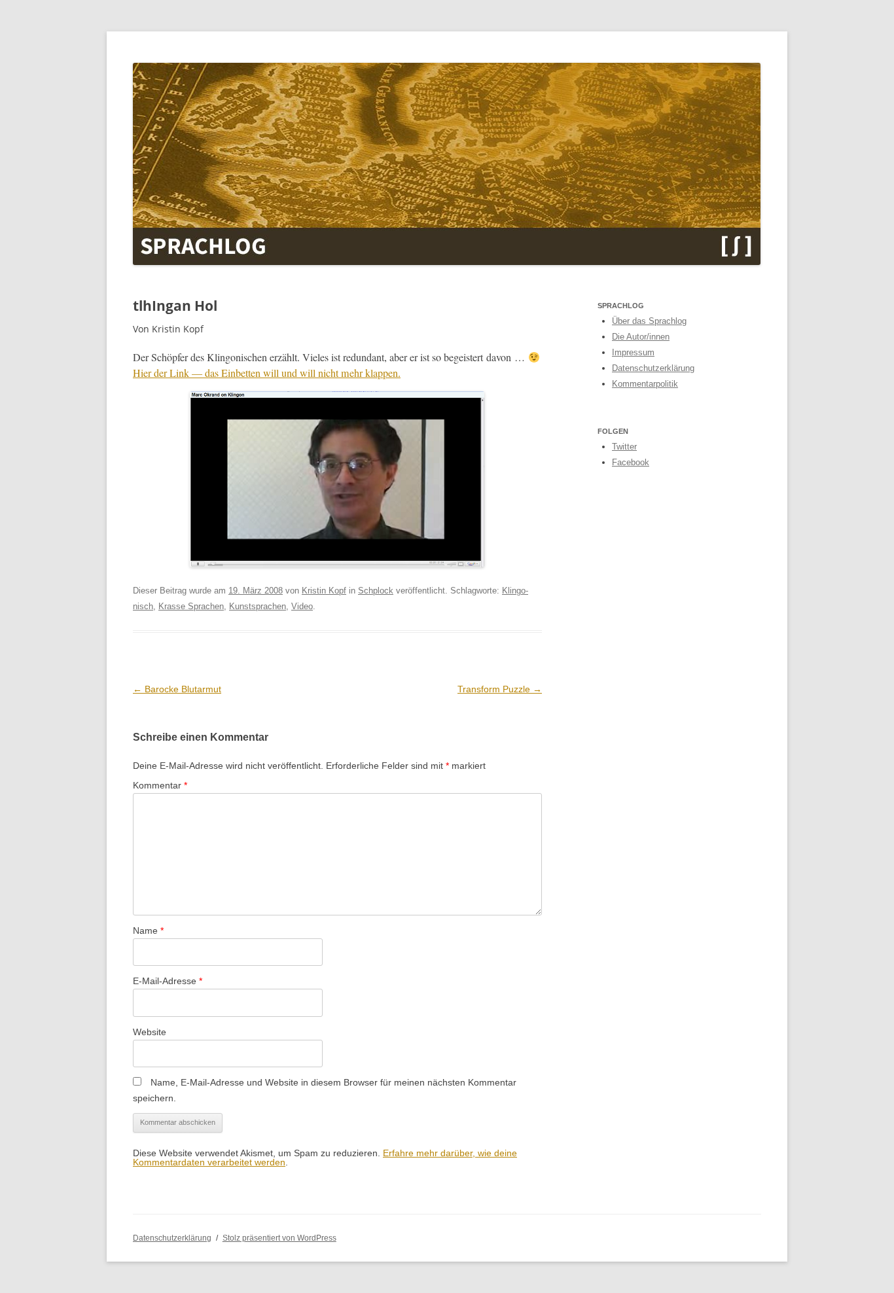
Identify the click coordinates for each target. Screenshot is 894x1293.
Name (148, 930)
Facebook (630, 462)
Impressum (633, 352)
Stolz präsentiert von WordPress (279, 1238)
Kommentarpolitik (645, 384)
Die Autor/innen (641, 337)
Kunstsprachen (257, 606)
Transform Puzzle (499, 689)
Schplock (375, 590)
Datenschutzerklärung (653, 368)
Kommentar (160, 785)
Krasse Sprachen (191, 606)
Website (149, 1032)
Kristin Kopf (324, 590)
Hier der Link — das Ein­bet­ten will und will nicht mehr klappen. (267, 373)
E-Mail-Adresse (167, 981)
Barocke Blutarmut (177, 689)
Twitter (624, 447)
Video (302, 606)
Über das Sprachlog (649, 321)
